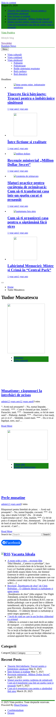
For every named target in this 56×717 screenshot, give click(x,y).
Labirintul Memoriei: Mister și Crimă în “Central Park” (30, 268)
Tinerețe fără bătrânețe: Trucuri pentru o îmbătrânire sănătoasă (26, 12)
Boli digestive (20, 74)
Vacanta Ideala (23, 554)
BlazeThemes (21, 705)
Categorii (5, 652)
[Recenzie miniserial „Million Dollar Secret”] (22, 153)
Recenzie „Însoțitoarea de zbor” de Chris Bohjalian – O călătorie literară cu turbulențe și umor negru (30, 588)
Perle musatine (13, 498)
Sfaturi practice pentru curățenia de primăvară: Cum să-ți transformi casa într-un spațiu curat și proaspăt (30, 24)
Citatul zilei (19, 464)
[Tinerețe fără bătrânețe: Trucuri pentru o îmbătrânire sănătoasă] (31, 87)
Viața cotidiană (14, 57)
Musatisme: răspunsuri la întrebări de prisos (21, 393)
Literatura (18, 357)
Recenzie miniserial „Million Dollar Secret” (28, 19)
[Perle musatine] (27, 459)
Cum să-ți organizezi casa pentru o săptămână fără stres (27, 222)
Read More (6, 426)
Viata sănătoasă (15, 60)
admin (4, 401)
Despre (10, 713)
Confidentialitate (15, 710)
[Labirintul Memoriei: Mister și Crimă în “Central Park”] (25, 259)
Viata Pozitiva (8, 32)
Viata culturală (14, 54)
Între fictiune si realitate (18, 16)
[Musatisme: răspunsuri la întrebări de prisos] (26, 352)
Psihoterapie (20, 65)
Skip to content (8, 2)
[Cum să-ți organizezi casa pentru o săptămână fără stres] (25, 211)
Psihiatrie (18, 63)
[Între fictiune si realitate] (25, 135)
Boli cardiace (20, 71)
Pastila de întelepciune (24, 467)
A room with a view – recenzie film (24, 560)
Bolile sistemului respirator (27, 68)
